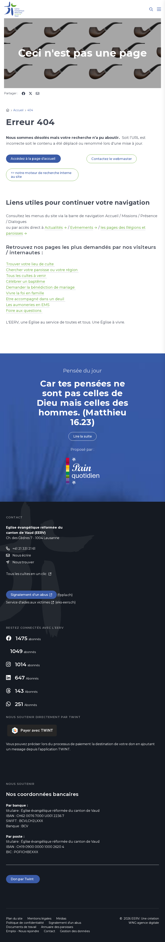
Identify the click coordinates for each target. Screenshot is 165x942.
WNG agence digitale (144, 923)
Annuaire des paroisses (57, 927)
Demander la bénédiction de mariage (41, 287)
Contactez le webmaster (111, 159)
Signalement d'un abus (29, 595)
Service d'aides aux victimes (28, 602)
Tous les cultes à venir (26, 276)
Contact (49, 931)
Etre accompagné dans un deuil (35, 299)
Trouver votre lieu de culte (30, 264)
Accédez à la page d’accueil (33, 159)
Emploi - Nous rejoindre (22, 931)
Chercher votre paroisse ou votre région (42, 270)
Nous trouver (23, 562)
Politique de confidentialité (25, 923)
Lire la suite (82, 436)
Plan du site (14, 918)
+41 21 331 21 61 (23, 548)
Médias (61, 918)
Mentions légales (39, 918)
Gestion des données (75, 931)
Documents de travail (21, 927)
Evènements (81, 227)
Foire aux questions (24, 310)
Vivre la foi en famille (25, 293)
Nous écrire (21, 555)
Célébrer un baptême (25, 281)
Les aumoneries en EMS (28, 305)
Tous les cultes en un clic (26, 574)
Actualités (54, 227)
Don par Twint (23, 879)
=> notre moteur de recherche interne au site (41, 175)
